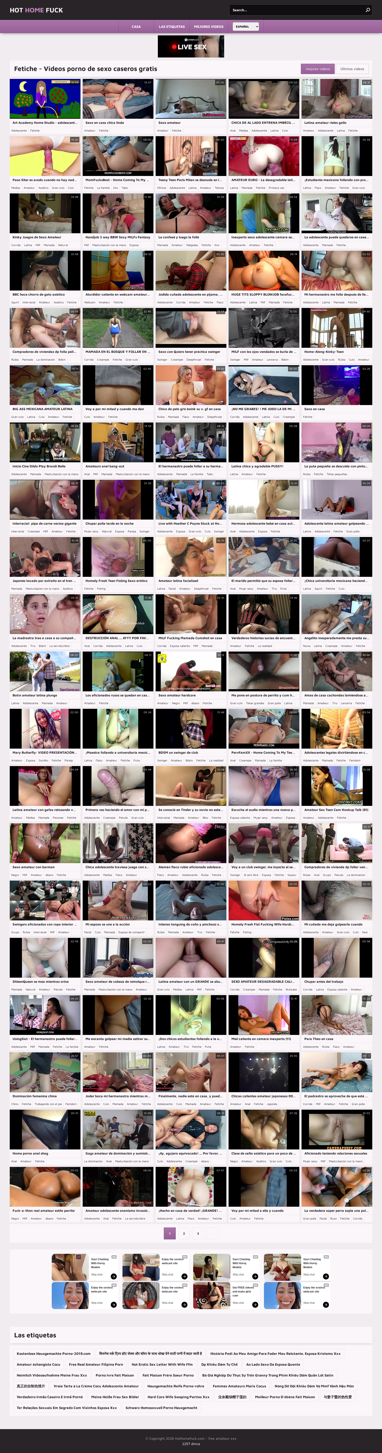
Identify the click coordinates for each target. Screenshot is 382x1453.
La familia (103, 187)
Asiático (43, 187)
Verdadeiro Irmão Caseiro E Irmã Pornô (50, 1397)
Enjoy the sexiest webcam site (102, 1289)
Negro (176, 703)
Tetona (219, 187)
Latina (275, 130)
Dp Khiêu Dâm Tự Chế (219, 1364)
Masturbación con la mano (109, 245)
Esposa (134, 245)
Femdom (354, 760)
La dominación (45, 359)
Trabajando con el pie (48, 1104)
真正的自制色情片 (31, 1386)
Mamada (247, 187)
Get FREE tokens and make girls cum (244, 1291)
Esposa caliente (180, 646)
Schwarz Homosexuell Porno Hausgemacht (161, 1408)
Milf (38, 245)
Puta (283, 588)
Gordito (43, 760)
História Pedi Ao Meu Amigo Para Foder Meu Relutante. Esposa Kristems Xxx (275, 1353)
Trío (274, 588)
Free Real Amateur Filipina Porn (96, 1364)
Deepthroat (194, 359)
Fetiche (35, 130)
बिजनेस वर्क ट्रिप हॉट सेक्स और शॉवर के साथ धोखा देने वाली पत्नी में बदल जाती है (150, 1353)
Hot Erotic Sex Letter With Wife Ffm (162, 1364)
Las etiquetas (172, 27)
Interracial (29, 302)
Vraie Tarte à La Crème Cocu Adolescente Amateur (96, 1386)
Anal (233, 130)
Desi (365, 932)
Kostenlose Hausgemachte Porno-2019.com (54, 1353)
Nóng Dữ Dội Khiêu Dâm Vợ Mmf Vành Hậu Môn (314, 1386)
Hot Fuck (36, 10)
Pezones (58, 817)
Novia (306, 646)
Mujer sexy (91, 531)
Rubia (15, 359)
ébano (195, 703)
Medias (243, 130)
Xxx (115, 187)
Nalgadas (192, 245)
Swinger (162, 359)
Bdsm (61, 359)
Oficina (161, 187)
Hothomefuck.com (189, 1438)
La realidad (265, 646)
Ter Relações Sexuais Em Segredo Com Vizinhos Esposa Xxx (67, 1408)
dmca (195, 1444)
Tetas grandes (255, 703)
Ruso (333, 1218)
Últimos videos (352, 69)
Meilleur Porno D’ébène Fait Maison (285, 1397)
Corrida (16, 245)
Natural (63, 245)
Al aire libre (251, 875)
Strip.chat (96, 1274)
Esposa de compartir (131, 932)
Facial (172, 588)
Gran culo (58, 187)
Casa (136, 27)
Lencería (272, 359)
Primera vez (276, 187)
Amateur (90, 130)
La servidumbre (60, 646)
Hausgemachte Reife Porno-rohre (175, 1386)
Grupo (327, 875)
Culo (285, 130)
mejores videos (208, 27)
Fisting (101, 588)
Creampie (103, 359)
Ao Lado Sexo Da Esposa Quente (273, 1364)
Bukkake (291, 989)
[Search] (368, 10)
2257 (186, 1444)
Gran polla (352, 531)
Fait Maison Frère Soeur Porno (168, 1375)
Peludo (123, 817)
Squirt (15, 302)
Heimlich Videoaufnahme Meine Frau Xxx (52, 1375)
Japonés (272, 1104)
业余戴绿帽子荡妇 (232, 1397)
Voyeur (291, 875)
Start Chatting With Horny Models (100, 1263)
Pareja (132, 531)
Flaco (318, 187)
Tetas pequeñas (337, 474)
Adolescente (19, 130)
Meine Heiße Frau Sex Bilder (115, 1397)
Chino (14, 1104)
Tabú (125, 187)
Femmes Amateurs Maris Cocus (239, 1386)
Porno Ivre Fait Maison (115, 1375)
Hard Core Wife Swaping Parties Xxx (179, 1397)
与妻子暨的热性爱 (338, 1397)
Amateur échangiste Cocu (38, 1364)
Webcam (89, 302)
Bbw (205, 817)
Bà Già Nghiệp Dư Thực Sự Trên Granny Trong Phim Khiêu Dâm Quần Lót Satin (267, 1375)
